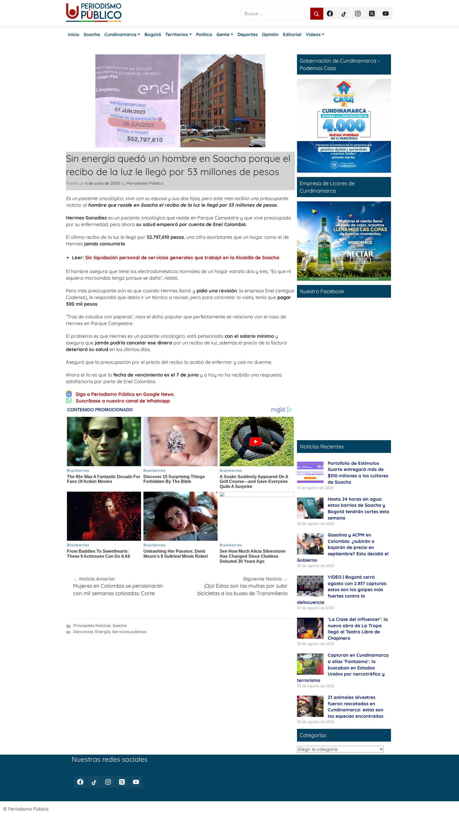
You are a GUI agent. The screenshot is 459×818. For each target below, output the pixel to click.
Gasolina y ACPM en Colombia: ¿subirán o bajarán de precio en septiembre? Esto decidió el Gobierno (343, 547)
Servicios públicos (129, 631)
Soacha (120, 625)
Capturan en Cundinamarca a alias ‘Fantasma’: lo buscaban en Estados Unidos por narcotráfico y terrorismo (343, 667)
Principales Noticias (92, 625)
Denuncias (83, 631)
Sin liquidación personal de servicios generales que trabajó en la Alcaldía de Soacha (182, 257)
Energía (102, 631)
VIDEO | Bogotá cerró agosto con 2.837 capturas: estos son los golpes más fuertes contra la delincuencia (342, 589)
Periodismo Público (145, 183)
